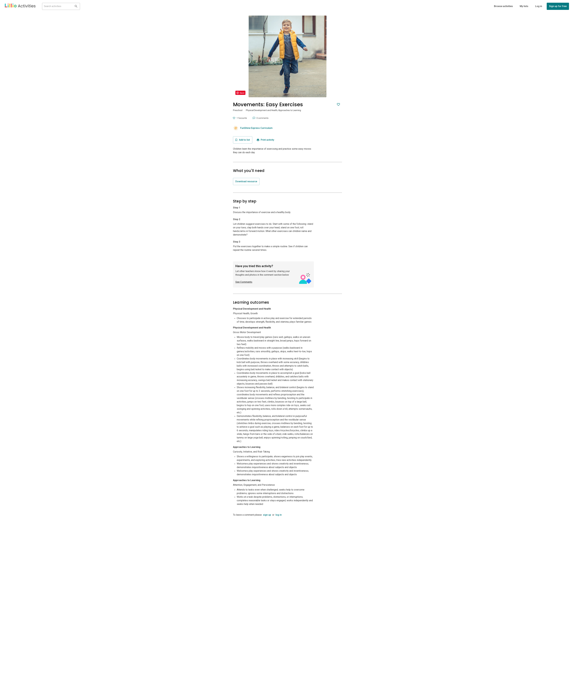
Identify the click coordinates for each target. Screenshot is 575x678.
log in (279, 514)
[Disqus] (287, 554)
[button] (20, 6)
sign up (267, 514)
